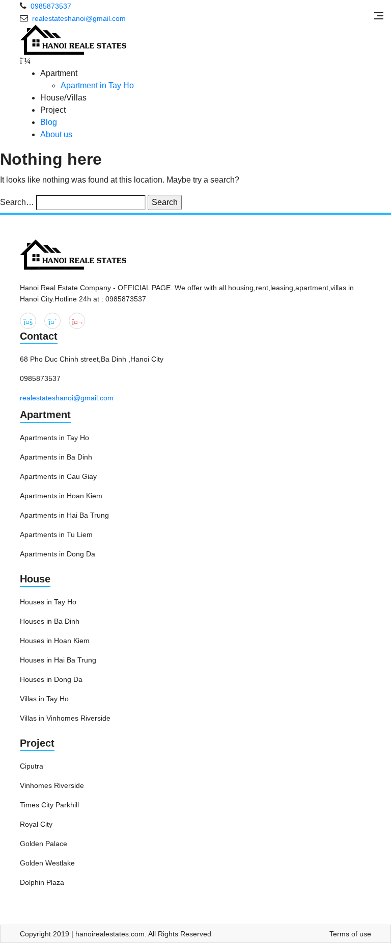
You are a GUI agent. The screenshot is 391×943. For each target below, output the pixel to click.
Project (37, 743)
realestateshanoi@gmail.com (67, 398)
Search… (17, 202)
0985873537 (51, 6)
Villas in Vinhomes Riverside (65, 718)
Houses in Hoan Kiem (55, 640)
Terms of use (350, 934)
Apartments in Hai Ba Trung (64, 515)
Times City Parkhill (49, 805)
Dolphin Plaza (42, 882)
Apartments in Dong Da (57, 554)
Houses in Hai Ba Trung (58, 660)
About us (56, 134)
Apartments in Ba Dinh (56, 457)
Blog (48, 122)
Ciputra (31, 766)
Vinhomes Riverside (52, 785)
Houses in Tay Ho (48, 602)
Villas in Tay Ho (44, 699)
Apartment (45, 414)
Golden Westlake (47, 863)
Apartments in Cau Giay (58, 476)
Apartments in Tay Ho (54, 438)
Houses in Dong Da (51, 679)
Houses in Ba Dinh (49, 621)
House (35, 578)
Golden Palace (43, 843)
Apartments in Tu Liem (56, 534)
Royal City (36, 824)
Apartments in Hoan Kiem (61, 496)
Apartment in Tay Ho (97, 85)
